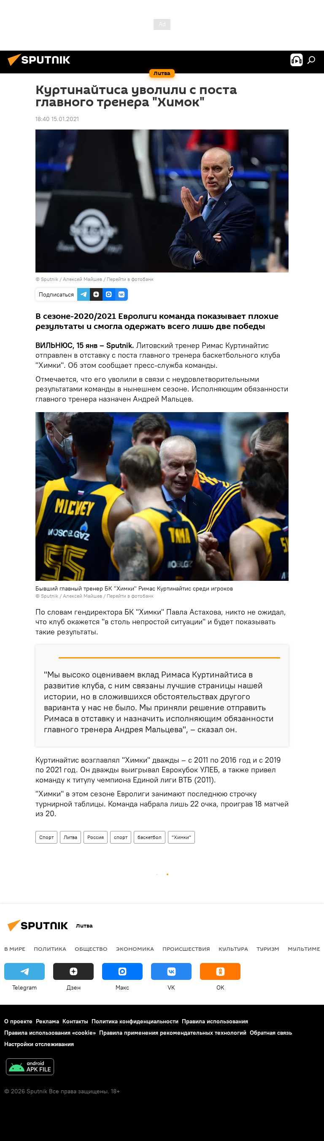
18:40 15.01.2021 (57, 119)
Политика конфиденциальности (135, 1021)
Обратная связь (271, 1032)
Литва (70, 837)
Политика (50, 948)
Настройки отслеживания (39, 1044)
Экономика (135, 948)
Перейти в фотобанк (130, 279)
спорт (120, 837)
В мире (14, 948)
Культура (233, 948)
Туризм (267, 948)
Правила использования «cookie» (50, 1032)
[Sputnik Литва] (41, 67)
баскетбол (150, 837)
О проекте (18, 1021)
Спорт (46, 837)
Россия (95, 837)
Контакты (75, 1021)
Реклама (47, 1021)
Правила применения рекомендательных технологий (172, 1032)
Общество (91, 948)
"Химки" (181, 837)
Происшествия (186, 948)
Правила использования (215, 1021)
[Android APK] (30, 1067)
